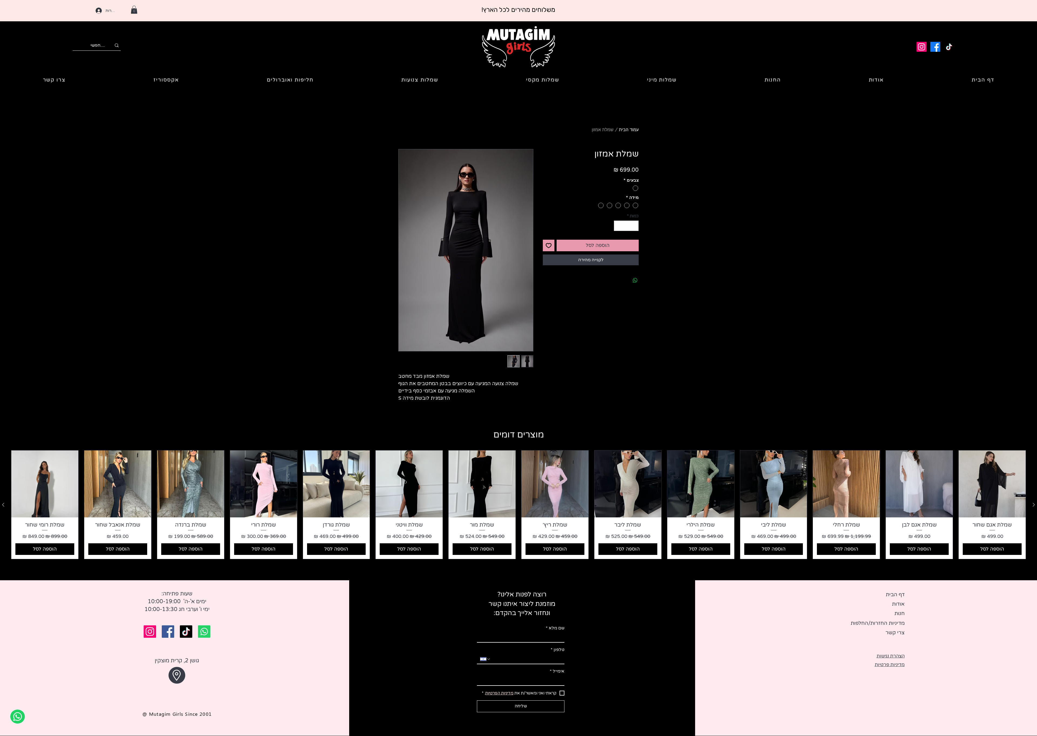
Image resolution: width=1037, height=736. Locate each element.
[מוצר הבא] (3, 504)
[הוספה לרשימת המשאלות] (548, 245)
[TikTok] (949, 47)
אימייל (557, 671)
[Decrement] (634, 226)
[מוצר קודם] (1034, 504)
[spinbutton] (626, 226)
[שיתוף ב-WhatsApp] (635, 280)
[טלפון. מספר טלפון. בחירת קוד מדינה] (485, 659)
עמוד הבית (629, 130)
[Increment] (618, 226)
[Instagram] (922, 47)
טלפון (557, 649)
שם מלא (555, 628)
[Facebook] (935, 47)
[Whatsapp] (204, 631)
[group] (518, 504)
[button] (134, 10)
